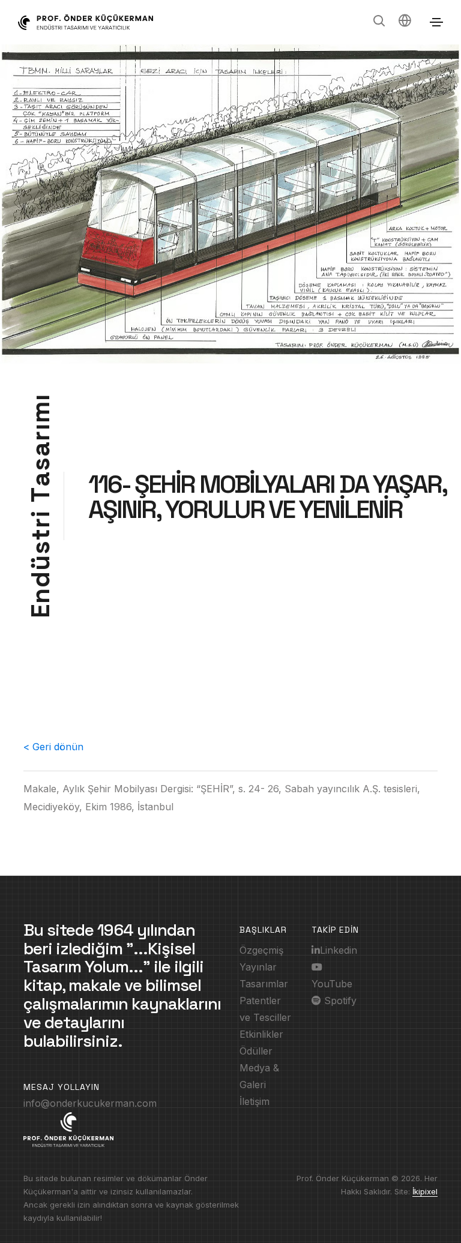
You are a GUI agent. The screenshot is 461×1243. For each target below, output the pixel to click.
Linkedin (338, 950)
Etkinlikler (261, 1034)
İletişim (255, 1101)
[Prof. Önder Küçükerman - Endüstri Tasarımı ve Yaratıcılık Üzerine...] (85, 22)
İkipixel (425, 1191)
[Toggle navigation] (436, 22)
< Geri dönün (53, 747)
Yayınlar (258, 967)
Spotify (339, 1001)
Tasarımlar (264, 984)
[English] (405, 22)
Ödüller (256, 1051)
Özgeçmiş (261, 950)
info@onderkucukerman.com (90, 1103)
